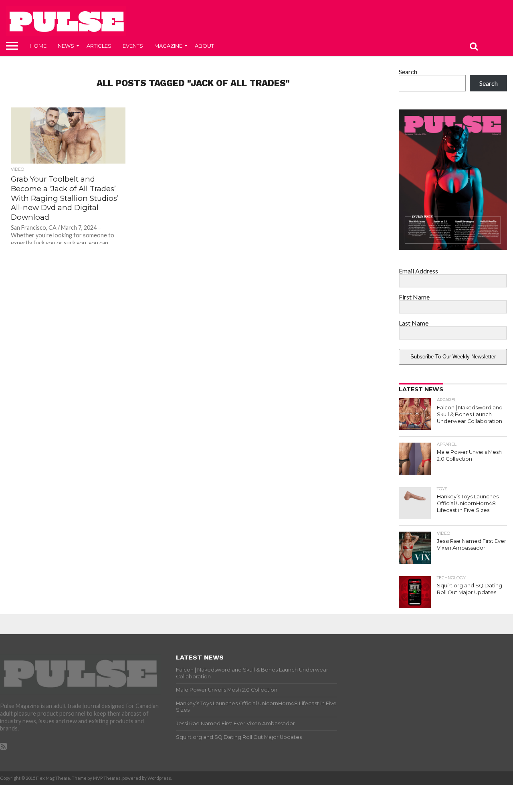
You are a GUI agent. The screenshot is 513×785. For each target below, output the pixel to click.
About (204, 45)
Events (133, 45)
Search (408, 71)
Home (38, 45)
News (66, 45)
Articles (99, 45)
